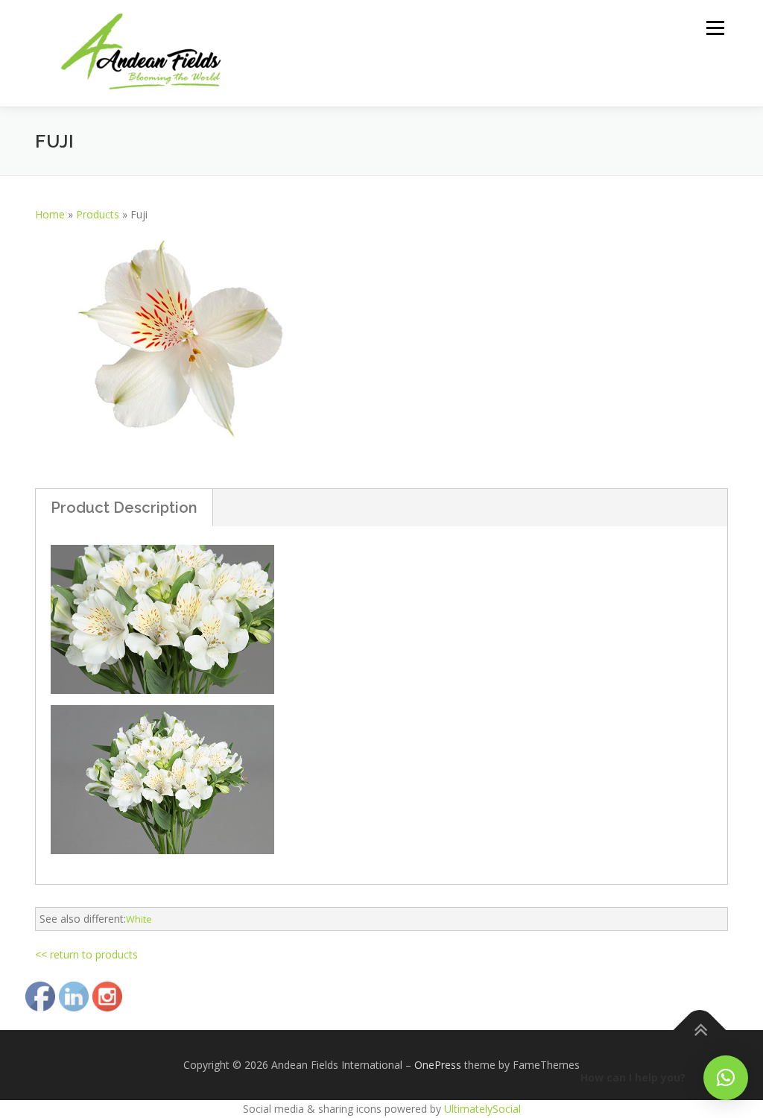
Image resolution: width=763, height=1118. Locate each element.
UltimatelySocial (482, 1109)
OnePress (437, 1065)
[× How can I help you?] (725, 1077)
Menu (715, 28)
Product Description (124, 508)
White (139, 919)
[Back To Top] (700, 1030)
